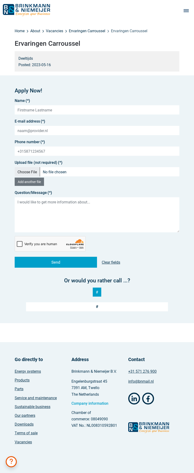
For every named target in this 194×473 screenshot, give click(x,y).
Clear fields (111, 262)
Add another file (29, 181)
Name (22, 100)
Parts (19, 388)
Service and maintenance (36, 397)
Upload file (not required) (38, 162)
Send (55, 262)
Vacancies (23, 441)
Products (22, 379)
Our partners (25, 415)
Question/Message (33, 192)
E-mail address (30, 121)
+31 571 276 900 (142, 371)
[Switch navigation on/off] (187, 10)
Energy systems (28, 371)
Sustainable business (32, 406)
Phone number (30, 141)
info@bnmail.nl (141, 381)
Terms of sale (26, 432)
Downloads (24, 424)
